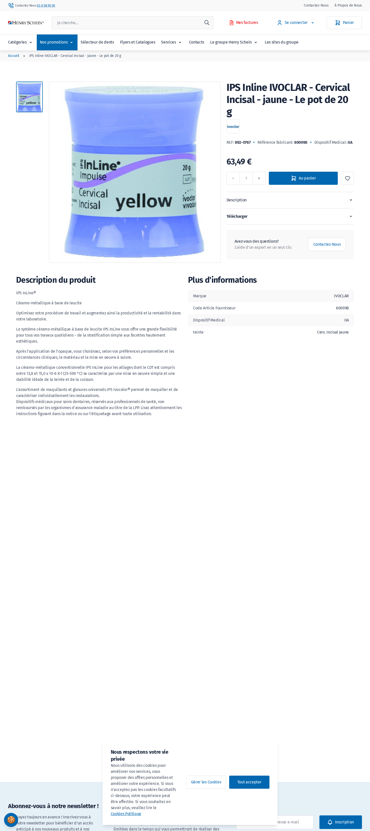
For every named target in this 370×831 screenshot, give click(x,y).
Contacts (196, 42)
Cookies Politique (126, 813)
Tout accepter (249, 782)
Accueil (13, 56)
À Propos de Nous (348, 5)
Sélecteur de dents (97, 42)
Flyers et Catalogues (137, 42)
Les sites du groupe (282, 42)
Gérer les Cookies (206, 782)
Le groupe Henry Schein (231, 42)
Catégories (17, 42)
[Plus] (259, 178)
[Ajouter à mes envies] (347, 178)
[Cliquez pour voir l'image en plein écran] (134, 172)
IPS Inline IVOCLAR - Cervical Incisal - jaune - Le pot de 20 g (75, 56)
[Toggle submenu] (31, 42)
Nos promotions (54, 42)
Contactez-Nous (316, 5)
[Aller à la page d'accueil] (26, 23)
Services (168, 42)
